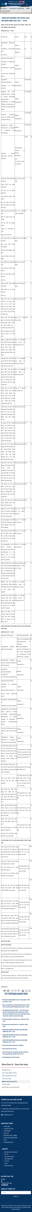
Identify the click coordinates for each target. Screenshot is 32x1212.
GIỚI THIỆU (6, 1126)
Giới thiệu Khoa (6, 1070)
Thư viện (6, 1161)
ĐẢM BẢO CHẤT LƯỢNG (10, 1135)
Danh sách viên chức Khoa (9, 1075)
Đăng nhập (11, 1)
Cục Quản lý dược (9, 1156)
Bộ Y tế (6, 1154)
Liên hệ (16, 1)
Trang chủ (4, 8)
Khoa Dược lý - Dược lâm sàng (17, 8)
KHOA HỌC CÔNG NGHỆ (10, 1138)
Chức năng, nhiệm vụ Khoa (9, 1073)
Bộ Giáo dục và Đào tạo (10, 1152)
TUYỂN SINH (7, 1131)
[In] (26, 990)
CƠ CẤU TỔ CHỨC (8, 1128)
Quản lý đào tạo (8, 1165)
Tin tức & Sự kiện (6, 1078)
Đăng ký (16, 1196)
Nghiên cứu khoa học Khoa (9, 1081)
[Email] (29, 990)
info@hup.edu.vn (8, 1115)
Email (5, 1163)
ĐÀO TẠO (6, 1133)
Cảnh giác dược (8, 1159)
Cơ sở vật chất (6, 1084)
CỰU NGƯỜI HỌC (8, 1142)
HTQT (5, 1140)
